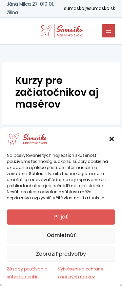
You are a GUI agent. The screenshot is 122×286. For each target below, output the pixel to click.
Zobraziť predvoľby (61, 253)
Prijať (61, 216)
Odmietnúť (61, 235)
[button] (111, 139)
